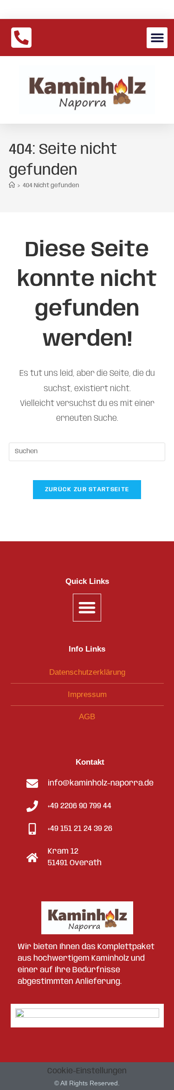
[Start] (12, 186)
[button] (157, 37)
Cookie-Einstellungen (87, 1071)
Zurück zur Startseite (87, 490)
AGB (87, 716)
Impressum (87, 694)
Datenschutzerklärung (87, 672)
